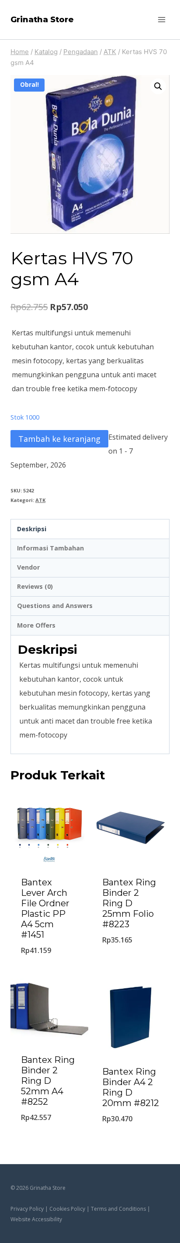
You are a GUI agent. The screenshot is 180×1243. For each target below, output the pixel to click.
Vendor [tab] (28, 567)
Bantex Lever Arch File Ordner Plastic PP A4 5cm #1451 (45, 908)
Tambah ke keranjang (59, 439)
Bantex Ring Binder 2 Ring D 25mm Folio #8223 (129, 903)
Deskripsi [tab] (31, 529)
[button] (158, 86)
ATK (40, 500)
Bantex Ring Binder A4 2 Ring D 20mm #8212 (130, 1087)
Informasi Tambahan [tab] (50, 548)
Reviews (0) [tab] (35, 586)
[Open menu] (161, 19)
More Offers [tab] (36, 625)
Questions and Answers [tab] (55, 605)
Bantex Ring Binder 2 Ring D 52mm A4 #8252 (48, 1081)
